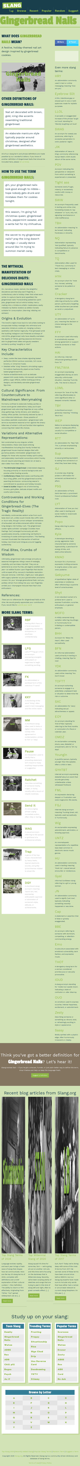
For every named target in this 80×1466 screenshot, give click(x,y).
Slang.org (18, 1456)
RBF (28, 620)
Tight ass (62, 182)
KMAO (59, 557)
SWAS (59, 129)
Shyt (58, 592)
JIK (57, 147)
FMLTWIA (62, 368)
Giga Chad (37, 1351)
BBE (58, 926)
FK (27, 677)
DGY (28, 883)
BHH (58, 633)
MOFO (59, 613)
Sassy (59, 1030)
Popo (59, 522)
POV (58, 164)
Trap (28, 851)
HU (57, 858)
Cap (58, 911)
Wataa (8, 1345)
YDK (58, 666)
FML (58, 790)
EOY (58, 717)
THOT (59, 962)
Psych (7, 1374)
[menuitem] (34, 11)
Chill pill (9, 1364)
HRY (58, 76)
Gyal (58, 876)
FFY (58, 332)
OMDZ (59, 737)
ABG (6, 1359)
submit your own (24, 605)
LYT (57, 504)
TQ (57, 259)
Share (61, 42)
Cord (60, 1374)
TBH (58, 223)
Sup (58, 453)
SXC (58, 702)
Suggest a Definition (40, 1075)
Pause (29, 751)
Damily (8, 1332)
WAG (28, 828)
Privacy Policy (46, 1463)
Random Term (58, 1452)
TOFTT (60, 681)
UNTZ (59, 838)
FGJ (58, 805)
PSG (58, 486)
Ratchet (30, 779)
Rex (6, 1354)
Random (60, 10)
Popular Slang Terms (42, 1452)
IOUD (59, 980)
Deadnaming (38, 1369)
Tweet (73, 42)
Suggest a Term (72, 1452)
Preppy (35, 1337)
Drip (33, 1356)
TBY (58, 406)
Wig (58, 823)
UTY (58, 314)
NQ (57, 238)
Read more (7, 1301)
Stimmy (35, 1379)
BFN (58, 648)
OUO (58, 997)
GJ (57, 468)
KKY (28, 697)
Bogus (8, 1369)
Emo (58, 944)
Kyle (58, 534)
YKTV (34, 1374)
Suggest (73, 10)
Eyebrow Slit (65, 94)
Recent (34, 10)
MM (27, 720)
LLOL (59, 111)
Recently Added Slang (24, 1452)
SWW (59, 200)
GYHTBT (61, 770)
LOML (59, 388)
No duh (62, 1379)
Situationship (39, 1341)
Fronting (36, 1332)
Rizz (33, 1346)
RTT (58, 438)
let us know (24, 162)
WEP (58, 421)
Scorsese (63, 1332)
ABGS (7, 1350)
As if (7, 1379)
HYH (58, 276)
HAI (57, 352)
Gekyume (62, 575)
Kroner (62, 1350)
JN (57, 891)
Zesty (59, 1012)
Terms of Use (34, 1463)
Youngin (61, 755)
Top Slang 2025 (8, 1452)
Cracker (61, 294)
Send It (30, 805)
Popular (47, 10)
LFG (28, 648)
